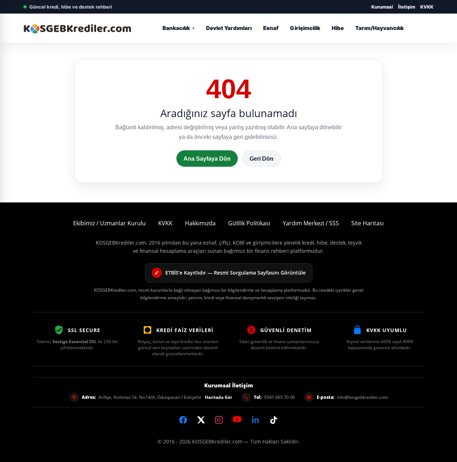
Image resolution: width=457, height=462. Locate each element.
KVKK (426, 7)
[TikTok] (273, 420)
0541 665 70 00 (279, 397)
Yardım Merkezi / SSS (311, 223)
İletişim (406, 7)
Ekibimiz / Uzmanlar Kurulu (109, 223)
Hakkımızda (200, 223)
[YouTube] (237, 420)
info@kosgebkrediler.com (362, 397)
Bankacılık (176, 28)
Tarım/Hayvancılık (379, 28)
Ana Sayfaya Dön (207, 159)
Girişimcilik (305, 28)
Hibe (338, 28)
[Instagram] (219, 420)
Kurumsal (382, 7)
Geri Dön (261, 159)
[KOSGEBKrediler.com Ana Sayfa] (78, 28)
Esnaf (270, 28)
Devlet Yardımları (229, 28)
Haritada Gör (218, 397)
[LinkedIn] (255, 420)
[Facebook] (183, 420)
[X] (201, 420)
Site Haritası (367, 223)
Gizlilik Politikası (249, 223)
